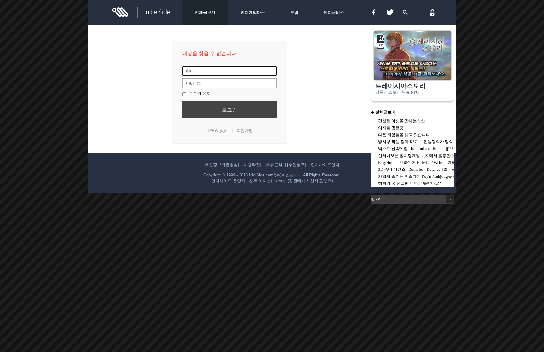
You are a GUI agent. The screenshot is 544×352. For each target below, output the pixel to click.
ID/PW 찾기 (217, 130)
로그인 (229, 110)
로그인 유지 (199, 93)
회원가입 (244, 130)
